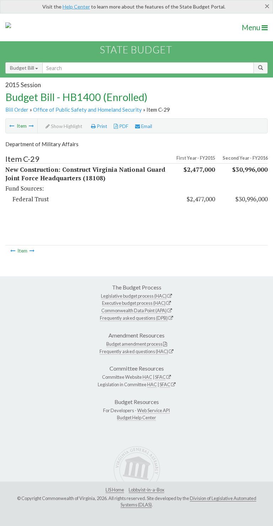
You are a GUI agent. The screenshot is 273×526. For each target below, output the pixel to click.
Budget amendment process (134, 344)
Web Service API (153, 410)
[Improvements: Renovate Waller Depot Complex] (31, 126)
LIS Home (115, 490)
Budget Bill (22, 68)
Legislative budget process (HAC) (134, 296)
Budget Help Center (136, 417)
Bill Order (16, 109)
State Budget (136, 49)
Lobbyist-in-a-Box (146, 490)
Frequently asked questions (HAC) (134, 351)
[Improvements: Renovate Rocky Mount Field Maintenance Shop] (11, 126)
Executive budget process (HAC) (134, 303)
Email (146, 126)
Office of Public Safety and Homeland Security (87, 109)
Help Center (76, 7)
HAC (147, 377)
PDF (123, 126)
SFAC (160, 377)
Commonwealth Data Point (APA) (134, 310)
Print (101, 126)
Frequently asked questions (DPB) (134, 318)
